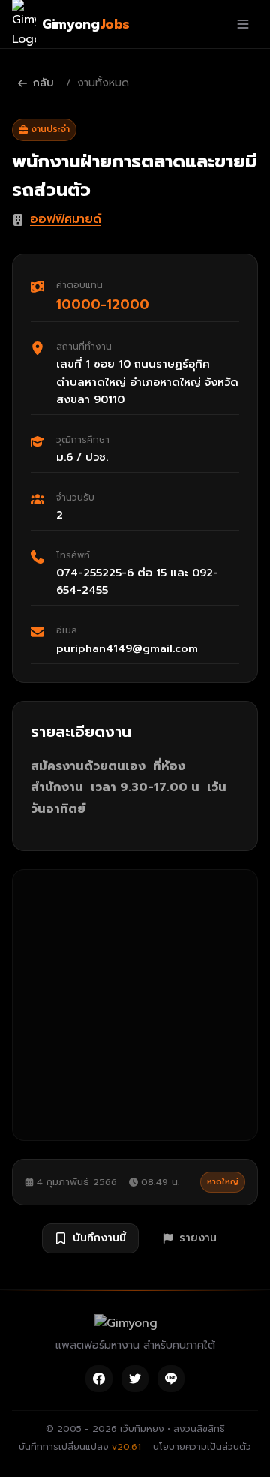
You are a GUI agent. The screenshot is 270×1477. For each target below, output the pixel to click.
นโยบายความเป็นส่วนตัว (202, 1447)
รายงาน (198, 1238)
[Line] (171, 1378)
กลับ (43, 83)
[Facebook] (99, 1378)
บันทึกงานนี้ (99, 1238)
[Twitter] (135, 1378)
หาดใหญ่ (222, 1181)
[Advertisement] (135, 1005)
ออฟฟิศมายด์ (65, 219)
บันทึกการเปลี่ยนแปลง (80, 1447)
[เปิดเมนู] (243, 24)
